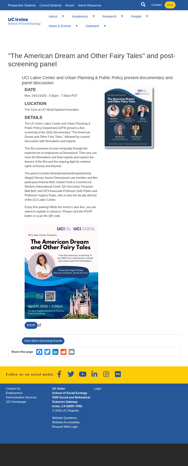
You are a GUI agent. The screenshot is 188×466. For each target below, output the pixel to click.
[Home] (24, 21)
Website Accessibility (66, 422)
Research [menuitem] (107, 18)
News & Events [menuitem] (57, 27)
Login (97, 388)
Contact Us (13, 388)
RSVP (31, 325)
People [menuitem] (133, 18)
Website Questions (64, 417)
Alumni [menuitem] (69, 5)
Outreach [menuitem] (90, 27)
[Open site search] (143, 5)
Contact (156, 4)
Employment (14, 393)
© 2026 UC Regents (65, 410)
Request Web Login (65, 426)
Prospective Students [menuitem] (22, 5)
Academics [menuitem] (77, 18)
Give (170, 4)
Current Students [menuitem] (50, 5)
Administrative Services (21, 397)
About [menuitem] (50, 18)
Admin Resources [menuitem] (89, 5)
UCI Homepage (16, 401)
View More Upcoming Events (43, 340)
